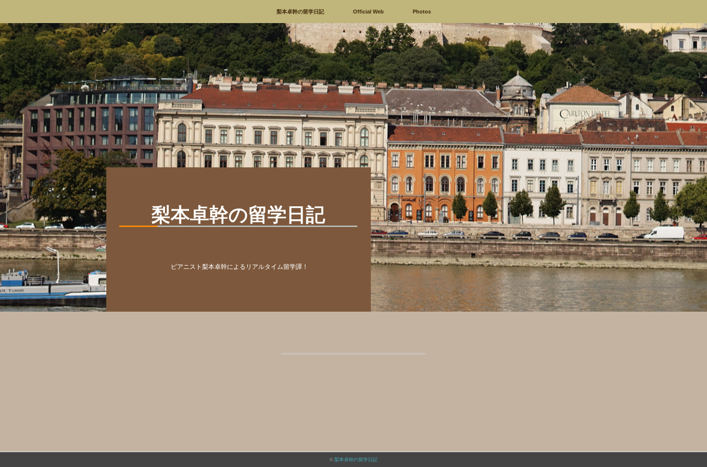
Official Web (368, 11)
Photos (422, 11)
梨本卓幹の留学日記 (300, 11)
